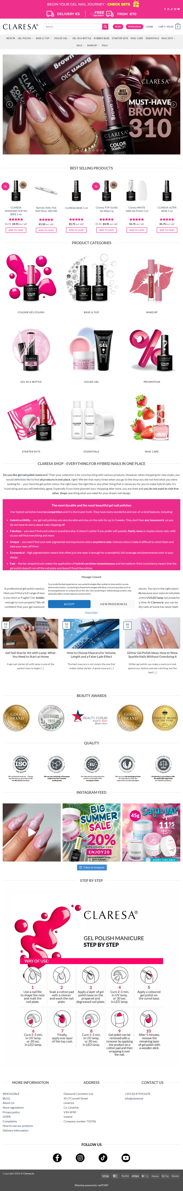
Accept (69, 604)
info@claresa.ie (134, 1098)
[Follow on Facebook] (165, 9)
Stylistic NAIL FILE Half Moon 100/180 (46, 209)
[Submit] (105, 27)
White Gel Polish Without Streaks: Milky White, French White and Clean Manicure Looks (91, 656)
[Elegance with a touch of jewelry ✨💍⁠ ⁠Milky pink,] (32, 832)
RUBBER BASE (101, 38)
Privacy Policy (91, 612)
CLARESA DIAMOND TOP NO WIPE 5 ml (16, 211)
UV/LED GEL (61, 38)
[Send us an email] (175, 9)
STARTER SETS (120, 38)
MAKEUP (92, 45)
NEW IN (10, 38)
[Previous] (9, 105)
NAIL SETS (167, 38)
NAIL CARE (137, 38)
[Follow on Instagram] (168, 9)
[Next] (173, 105)
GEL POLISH (24, 38)
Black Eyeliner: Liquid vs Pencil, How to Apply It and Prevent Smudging (152, 655)
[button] (149, 26)
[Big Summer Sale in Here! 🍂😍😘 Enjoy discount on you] (92, 832)
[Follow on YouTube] (178, 9)
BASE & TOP (42, 38)
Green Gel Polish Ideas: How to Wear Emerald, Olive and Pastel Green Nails (30, 655)
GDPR (7, 1116)
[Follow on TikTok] (172, 9)
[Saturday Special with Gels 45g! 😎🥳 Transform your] (151, 832)
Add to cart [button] (16, 230)
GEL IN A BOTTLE (82, 38)
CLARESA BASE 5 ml (76, 207)
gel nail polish (26, 474)
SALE (79, 45)
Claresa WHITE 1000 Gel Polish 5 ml (136, 209)
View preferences (113, 604)
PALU (105, 45)
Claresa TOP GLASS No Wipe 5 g (106, 209)
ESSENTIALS (152, 38)
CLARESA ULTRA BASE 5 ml (167, 209)
